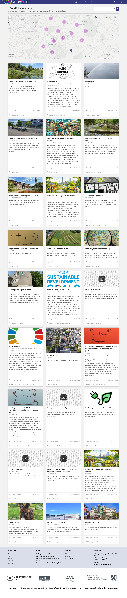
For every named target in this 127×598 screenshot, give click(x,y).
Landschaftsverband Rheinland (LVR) (47, 556)
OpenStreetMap (109, 58)
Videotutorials (11, 563)
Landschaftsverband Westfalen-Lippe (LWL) (47, 559)
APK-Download (69, 558)
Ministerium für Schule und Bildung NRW (48, 563)
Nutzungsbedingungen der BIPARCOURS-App (106, 554)
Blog (8, 554)
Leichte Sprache (82, 2)
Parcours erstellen (111, 2)
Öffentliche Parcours (96, 2)
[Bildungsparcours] (16, 2)
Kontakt (9, 558)
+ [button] (10, 17)
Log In (121, 2)
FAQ (8, 556)
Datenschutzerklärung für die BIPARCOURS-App (102, 559)
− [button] (10, 20)
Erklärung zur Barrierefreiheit (102, 564)
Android (67, 556)
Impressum (97, 562)
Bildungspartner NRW (43, 554)
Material (10, 561)
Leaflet (101, 58)
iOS (66, 554)
